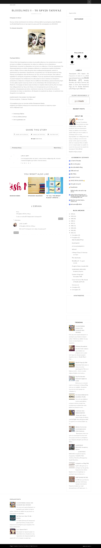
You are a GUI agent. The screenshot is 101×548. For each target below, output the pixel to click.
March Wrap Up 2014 (81, 362)
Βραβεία (84, 73)
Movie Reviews (81, 82)
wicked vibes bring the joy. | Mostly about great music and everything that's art (79, 196)
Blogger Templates (14, 546)
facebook (72, 58)
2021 (72, 214)
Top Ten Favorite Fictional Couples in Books (81, 378)
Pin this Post (54, 134)
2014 (72, 230)
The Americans (76, 257)
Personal (84, 84)
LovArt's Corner (75, 177)
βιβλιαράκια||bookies (76, 204)
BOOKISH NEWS (15, 196)
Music (70, 84)
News (76, 84)
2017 (72, 223)
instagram (78, 58)
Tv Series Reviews (82, 86)
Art (83, 75)
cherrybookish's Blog (76, 167)
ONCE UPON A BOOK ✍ (78, 180)
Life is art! (25, 156)
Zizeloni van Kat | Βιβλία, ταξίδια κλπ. (77, 200)
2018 (72, 221)
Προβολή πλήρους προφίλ (75, 151)
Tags (70, 86)
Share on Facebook (22, 134)
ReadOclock (74, 187)
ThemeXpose (26, 546)
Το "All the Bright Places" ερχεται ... (53, 196)
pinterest (72, 64)
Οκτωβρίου (75, 287)
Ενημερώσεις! (72, 76)
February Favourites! (81, 346)
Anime (79, 76)
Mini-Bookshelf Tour (78, 240)
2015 (72, 228)
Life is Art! (12, 5)
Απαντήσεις (17, 220)
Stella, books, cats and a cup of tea (78, 191)
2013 (72, 233)
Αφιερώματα (72, 73)
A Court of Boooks (76, 160)
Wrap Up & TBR (77, 89)
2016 (72, 225)
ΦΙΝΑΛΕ (74, 249)
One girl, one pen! (76, 184)
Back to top (86, 546)
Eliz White (73, 174)
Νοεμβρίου (75, 237)
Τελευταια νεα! (75, 285)
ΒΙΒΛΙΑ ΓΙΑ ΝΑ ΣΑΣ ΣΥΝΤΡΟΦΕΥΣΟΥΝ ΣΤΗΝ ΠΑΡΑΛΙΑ (81, 429)
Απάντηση (61, 218)
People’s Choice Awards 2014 (80, 266)
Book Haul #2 (76, 243)
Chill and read (75, 170)
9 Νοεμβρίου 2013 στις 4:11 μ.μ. (23, 213)
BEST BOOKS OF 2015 (82, 477)
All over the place (75, 164)
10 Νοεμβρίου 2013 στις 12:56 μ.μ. (27, 226)
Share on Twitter (39, 134)
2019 (72, 218)
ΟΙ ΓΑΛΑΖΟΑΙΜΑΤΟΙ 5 (78, 246)
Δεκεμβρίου (75, 235)
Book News (39, 138)
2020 (72, 216)
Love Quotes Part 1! (21, 529)
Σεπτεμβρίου (75, 289)
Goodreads (85, 58)
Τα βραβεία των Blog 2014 (82, 463)
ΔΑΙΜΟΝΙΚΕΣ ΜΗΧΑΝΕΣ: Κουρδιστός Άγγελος (82, 447)
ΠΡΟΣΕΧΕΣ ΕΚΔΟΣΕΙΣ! (35, 196)
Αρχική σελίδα (72, 13)
